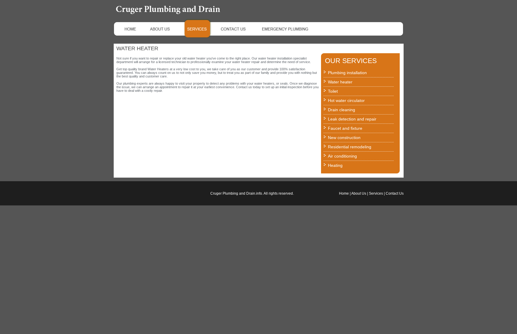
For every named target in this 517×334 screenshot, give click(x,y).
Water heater (340, 82)
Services (376, 193)
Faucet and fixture (345, 128)
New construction (344, 137)
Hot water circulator (346, 100)
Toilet (333, 91)
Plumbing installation (347, 72)
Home (344, 193)
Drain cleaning (341, 109)
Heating (335, 165)
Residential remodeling (349, 146)
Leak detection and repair (352, 119)
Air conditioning (342, 156)
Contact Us (395, 193)
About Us (358, 193)
